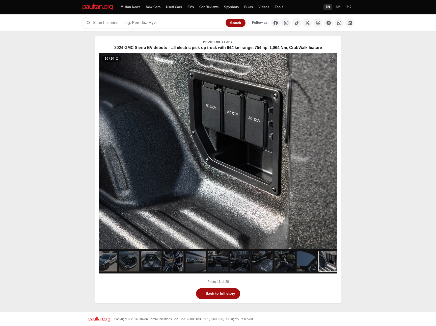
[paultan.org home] (98, 7)
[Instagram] (286, 22)
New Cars (153, 7)
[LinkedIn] (349, 22)
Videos (263, 7)
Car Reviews (209, 7)
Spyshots (231, 7)
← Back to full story (218, 293)
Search (235, 23)
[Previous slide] (129, 151)
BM (338, 7)
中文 (349, 7)
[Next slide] (307, 151)
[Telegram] (328, 22)
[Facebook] (275, 22)
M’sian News (130, 7)
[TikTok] (296, 22)
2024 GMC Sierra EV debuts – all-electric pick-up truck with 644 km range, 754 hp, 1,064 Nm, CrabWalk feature (218, 47)
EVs (190, 7)
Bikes (248, 7)
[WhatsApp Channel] (339, 22)
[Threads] (317, 22)
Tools (279, 7)
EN (328, 7)
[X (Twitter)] (307, 22)
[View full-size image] (331, 58)
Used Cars (174, 7)
